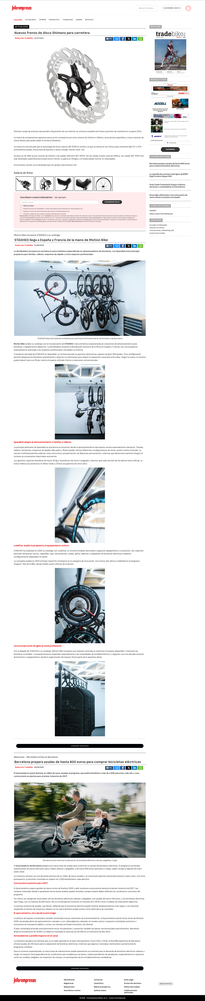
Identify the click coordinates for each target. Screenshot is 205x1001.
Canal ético (98, 983)
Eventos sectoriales (157, 233)
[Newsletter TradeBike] (157, 112)
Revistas (89, 20)
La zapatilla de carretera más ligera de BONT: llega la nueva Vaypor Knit (168, 175)
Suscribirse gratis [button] (171, 8)
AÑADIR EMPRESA (166, 984)
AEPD (69, 221)
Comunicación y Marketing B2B (161, 230)
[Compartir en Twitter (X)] (128, 39)
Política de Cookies (132, 987)
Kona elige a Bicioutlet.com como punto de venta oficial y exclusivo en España (168, 196)
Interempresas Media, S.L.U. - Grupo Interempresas (106, 998)
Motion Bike (19, 344)
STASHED (69, 344)
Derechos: (39, 219)
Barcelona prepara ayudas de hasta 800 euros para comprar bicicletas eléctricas (169, 164)
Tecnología (68, 20)
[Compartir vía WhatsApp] (140, 39)
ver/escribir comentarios (80, 746)
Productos (54, 20)
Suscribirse (170, 149)
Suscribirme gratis (112, 202)
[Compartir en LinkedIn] (134, 39)
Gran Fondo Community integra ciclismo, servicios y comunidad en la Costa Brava (167, 185)
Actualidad (30, 20)
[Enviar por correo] (116, 39)
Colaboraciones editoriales (130, 991)
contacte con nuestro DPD (117, 219)
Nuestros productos (102, 987)
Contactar (98, 980)
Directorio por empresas (161, 214)
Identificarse (69, 980)
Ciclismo (18, 20)
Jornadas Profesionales (158, 225)
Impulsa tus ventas (156, 228)
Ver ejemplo (60, 197)
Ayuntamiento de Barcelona (29, 866)
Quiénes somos (100, 990)
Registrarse (68, 983)
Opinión (42, 20)
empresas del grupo (127, 218)
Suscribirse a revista (72, 990)
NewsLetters (69, 987)
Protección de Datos (132, 983)
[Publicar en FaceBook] (122, 39)
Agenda (79, 20)
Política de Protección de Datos (56, 214)
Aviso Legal (40, 214)
